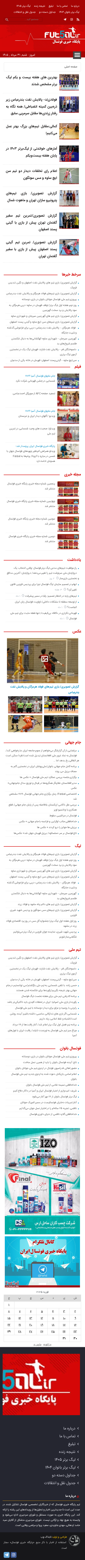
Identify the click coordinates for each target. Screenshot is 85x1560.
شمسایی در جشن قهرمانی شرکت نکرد (35, 381)
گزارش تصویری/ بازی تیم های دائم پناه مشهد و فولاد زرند (47, 904)
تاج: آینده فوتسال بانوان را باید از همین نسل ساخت (50, 1062)
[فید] (78, 19)
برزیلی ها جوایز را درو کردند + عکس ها (57, 827)
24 (64, 1332)
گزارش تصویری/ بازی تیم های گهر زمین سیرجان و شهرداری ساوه (44, 316)
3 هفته (59, 590)
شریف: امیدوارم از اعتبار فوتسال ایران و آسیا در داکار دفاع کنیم (45, 1091)
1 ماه (18, 596)
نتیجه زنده (39, 6)
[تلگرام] (65, 19)
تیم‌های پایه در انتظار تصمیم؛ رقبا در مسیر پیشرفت (51, 596)
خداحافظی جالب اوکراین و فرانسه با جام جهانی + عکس (48, 821)
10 (64, 1318)
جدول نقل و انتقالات (25, 12)
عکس (76, 632)
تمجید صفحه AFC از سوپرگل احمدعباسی (34, 393)
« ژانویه (47, 1344)
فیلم (78, 367)
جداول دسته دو (47, 12)
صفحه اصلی (70, 67)
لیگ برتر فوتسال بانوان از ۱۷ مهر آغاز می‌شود (54, 1096)
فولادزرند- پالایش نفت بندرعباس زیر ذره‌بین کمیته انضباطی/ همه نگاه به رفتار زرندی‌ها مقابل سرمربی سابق (31, 106)
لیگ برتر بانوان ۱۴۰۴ (69, 12)
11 (53, 1318)
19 (42, 1325)
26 (42, 1332)
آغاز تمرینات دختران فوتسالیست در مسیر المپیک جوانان (48, 1102)
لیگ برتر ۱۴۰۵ (23, 6)
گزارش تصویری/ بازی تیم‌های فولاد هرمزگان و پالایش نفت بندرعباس (41, 293)
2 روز (52, 579)
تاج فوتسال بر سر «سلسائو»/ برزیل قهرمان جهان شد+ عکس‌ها (45, 833)
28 (19, 1332)
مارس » (37, 1344)
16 (75, 1325)
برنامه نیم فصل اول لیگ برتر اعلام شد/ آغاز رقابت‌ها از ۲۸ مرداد (44, 1025)
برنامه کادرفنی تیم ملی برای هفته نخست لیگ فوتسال (49, 996)
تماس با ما (62, 6)
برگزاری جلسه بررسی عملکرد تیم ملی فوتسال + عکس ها (48, 777)
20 (30, 1325)
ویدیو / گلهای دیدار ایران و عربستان (36, 416)
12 (42, 1318)
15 (9, 1318)
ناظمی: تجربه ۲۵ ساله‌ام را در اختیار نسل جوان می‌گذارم (48, 1108)
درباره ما (75, 6)
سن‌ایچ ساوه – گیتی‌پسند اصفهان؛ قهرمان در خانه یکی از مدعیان (43, 360)
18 (53, 1325)
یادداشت (74, 560)
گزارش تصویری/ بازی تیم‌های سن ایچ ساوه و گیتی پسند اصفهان (43, 322)
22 (9, 1325)
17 (64, 1325)
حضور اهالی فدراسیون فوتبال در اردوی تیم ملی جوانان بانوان (46, 1068)
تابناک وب (46, 1537)
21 (20, 1325)
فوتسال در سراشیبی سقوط (63, 815)
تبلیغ (51, 6)
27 (30, 1332)
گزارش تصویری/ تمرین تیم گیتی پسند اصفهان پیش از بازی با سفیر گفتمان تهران (31, 249)
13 (30, 1318)
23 (75, 1332)
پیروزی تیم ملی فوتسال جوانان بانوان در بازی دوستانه (49, 299)
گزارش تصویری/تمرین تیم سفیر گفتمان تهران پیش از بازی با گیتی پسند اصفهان (31, 222)
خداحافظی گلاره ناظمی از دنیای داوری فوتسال (53, 1114)
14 (20, 1318)
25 (53, 1332)
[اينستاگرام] (71, 19)
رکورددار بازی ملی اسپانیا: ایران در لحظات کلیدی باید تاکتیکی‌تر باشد (42, 1002)
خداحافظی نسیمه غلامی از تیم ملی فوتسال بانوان (51, 1085)
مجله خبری (72, 475)
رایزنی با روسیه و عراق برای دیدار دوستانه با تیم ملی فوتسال (46, 1008)
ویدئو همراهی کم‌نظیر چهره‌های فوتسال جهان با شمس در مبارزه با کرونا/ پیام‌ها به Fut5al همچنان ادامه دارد (31, 456)
